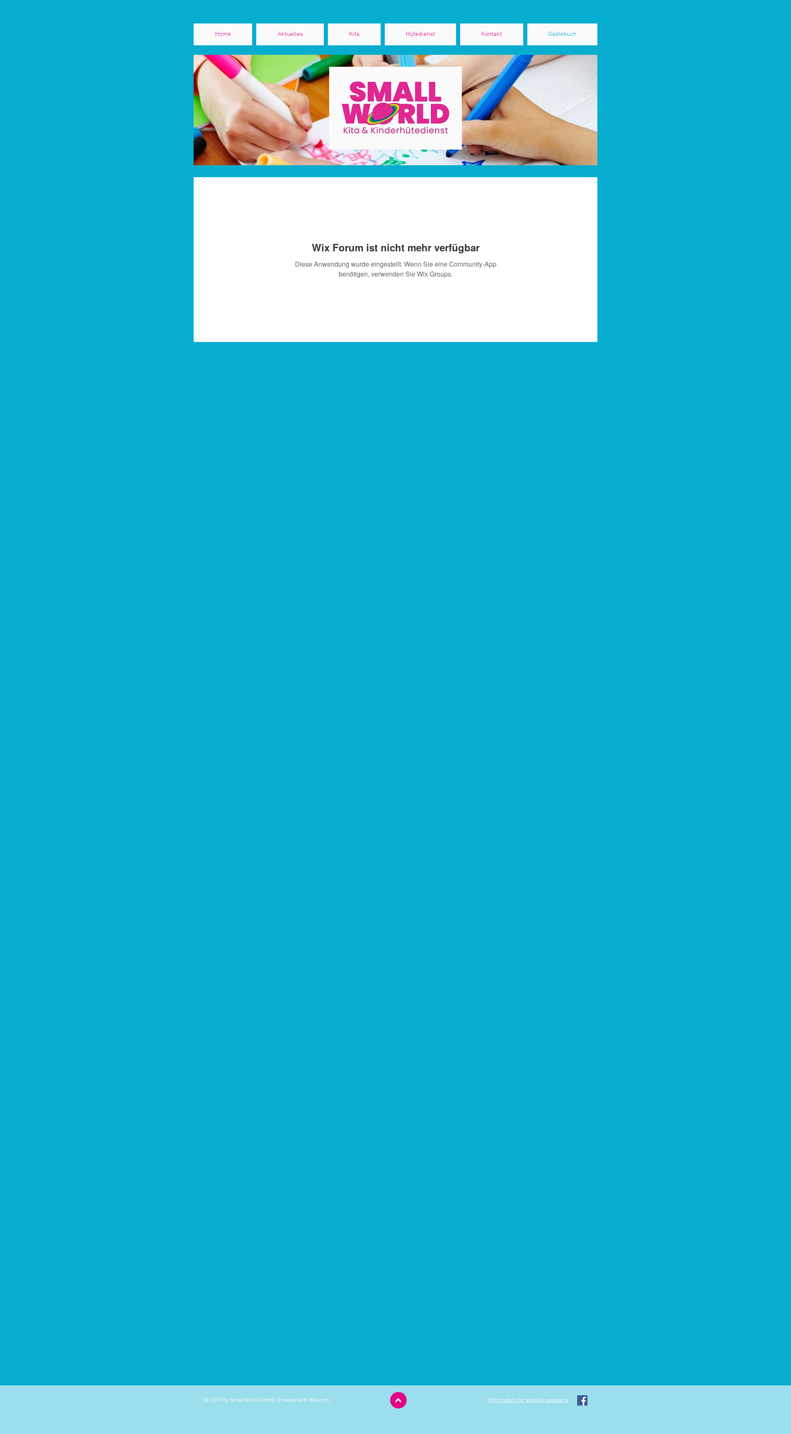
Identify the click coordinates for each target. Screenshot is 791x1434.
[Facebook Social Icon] (582, 1400)
